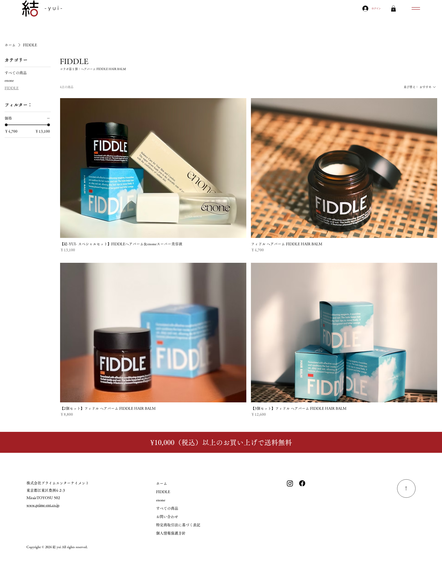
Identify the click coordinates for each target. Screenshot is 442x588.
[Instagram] (290, 483)
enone (160, 500)
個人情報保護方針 (171, 533)
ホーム (161, 483)
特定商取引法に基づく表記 (178, 525)
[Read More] (406, 488)
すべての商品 (167, 508)
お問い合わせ (167, 516)
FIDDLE (163, 492)
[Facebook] (302, 483)
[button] (393, 9)
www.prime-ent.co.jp (42, 505)
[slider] (6, 125)
